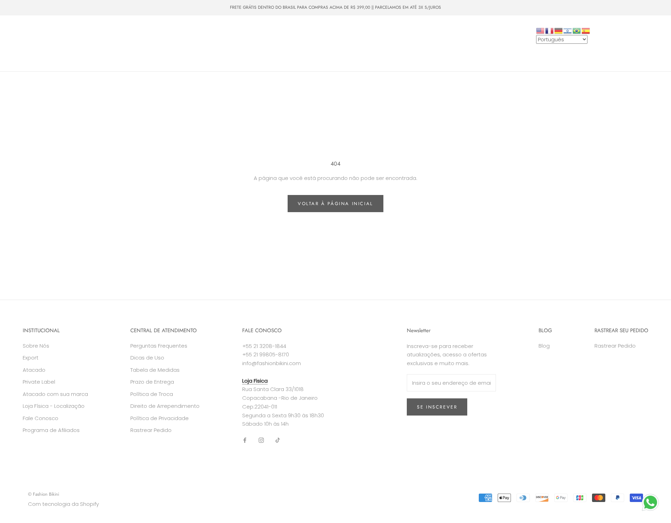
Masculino (111, 37)
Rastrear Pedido (151, 430)
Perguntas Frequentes (158, 345)
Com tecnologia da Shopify (63, 504)
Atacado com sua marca (55, 394)
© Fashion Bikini (43, 494)
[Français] (549, 30)
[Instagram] (261, 439)
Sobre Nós (141, 50)
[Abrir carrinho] (650, 44)
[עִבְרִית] (567, 30)
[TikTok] (277, 439)
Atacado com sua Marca (44, 50)
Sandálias (224, 37)
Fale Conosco (183, 50)
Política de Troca (151, 394)
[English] (540, 30)
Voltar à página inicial (335, 203)
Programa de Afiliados (51, 430)
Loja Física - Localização (54, 406)
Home (24, 37)
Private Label (100, 50)
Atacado (259, 37)
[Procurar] (634, 43)
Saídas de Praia (182, 37)
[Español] (586, 30)
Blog (544, 345)
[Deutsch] (558, 30)
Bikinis (53, 37)
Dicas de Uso (147, 357)
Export (30, 357)
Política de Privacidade (159, 418)
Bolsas (143, 37)
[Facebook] (244, 439)
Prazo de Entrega (152, 381)
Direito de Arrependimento (165, 406)
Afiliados (222, 50)
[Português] (577, 30)
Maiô (80, 37)
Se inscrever (437, 407)
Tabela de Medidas (155, 370)
